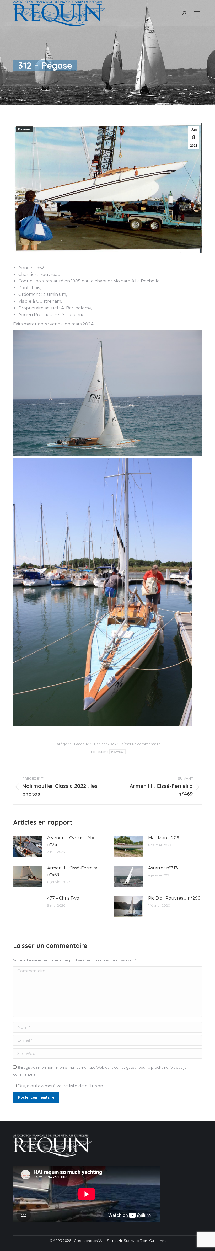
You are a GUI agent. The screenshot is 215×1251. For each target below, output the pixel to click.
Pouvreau (117, 751)
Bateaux (24, 129)
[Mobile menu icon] (196, 13)
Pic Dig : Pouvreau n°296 (174, 898)
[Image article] (27, 846)
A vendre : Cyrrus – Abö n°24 (71, 841)
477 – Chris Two (63, 898)
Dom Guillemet (153, 1240)
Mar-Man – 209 (163, 837)
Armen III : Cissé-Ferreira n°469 (72, 871)
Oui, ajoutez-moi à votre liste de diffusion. (60, 1085)
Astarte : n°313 (163, 867)
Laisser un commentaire (140, 744)
